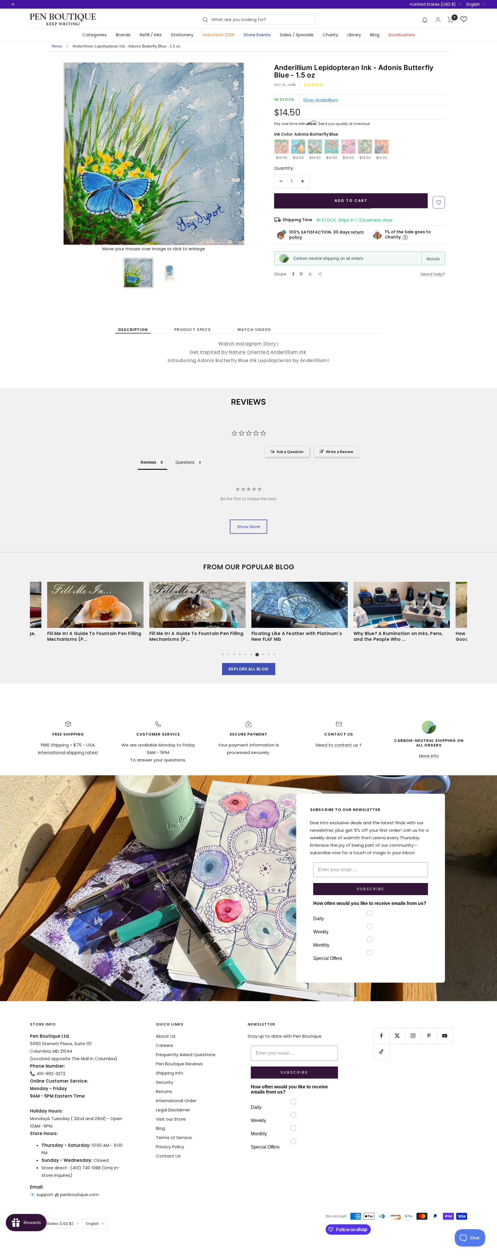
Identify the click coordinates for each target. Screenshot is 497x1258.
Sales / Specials (297, 35)
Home (57, 46)
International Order (176, 1101)
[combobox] (262, 19)
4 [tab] (240, 654)
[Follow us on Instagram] (413, 1036)
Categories (94, 35)
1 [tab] (222, 654)
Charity (330, 35)
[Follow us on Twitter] (397, 1036)
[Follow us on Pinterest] (429, 1036)
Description (133, 329)
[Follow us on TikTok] (381, 1052)
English (473, 4)
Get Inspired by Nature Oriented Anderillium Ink (248, 352)
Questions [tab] (184, 462)
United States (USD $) (434, 4)
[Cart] (451, 19)
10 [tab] (274, 654)
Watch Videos (254, 329)
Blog (374, 35)
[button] (425, 20)
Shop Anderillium (320, 100)
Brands (123, 35)
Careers (164, 1045)
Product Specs (192, 329)
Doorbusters (402, 35)
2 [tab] (228, 654)
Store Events (257, 35)
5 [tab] (245, 654)
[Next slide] (239, 154)
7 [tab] (257, 654)
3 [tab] (234, 654)
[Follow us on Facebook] (381, 1036)
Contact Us (168, 1156)
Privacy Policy (170, 1147)
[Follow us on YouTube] (445, 1036)
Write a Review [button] (339, 451)
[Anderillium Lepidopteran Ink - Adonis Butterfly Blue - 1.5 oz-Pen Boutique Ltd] (169, 272)
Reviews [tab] (148, 462)
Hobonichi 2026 (218, 35)
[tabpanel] (299, 614)
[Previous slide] (68, 154)
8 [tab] (263, 654)
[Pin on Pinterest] (301, 274)
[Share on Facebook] (293, 274)
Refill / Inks (151, 35)
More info (433, 258)
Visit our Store (171, 1119)
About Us (165, 1036)
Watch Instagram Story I (248, 343)
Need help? (433, 274)
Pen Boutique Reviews (179, 1064)
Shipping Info (169, 1073)
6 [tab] (251, 654)
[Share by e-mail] (320, 274)
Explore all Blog (249, 669)
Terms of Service (174, 1137)
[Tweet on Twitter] (310, 274)
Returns (164, 1091)
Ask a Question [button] (290, 451)
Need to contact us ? (339, 745)
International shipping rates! (68, 752)
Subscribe (371, 889)
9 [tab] (269, 654)
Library (354, 35)
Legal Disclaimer (173, 1110)
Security (164, 1082)
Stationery (182, 35)
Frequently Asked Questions (185, 1055)
